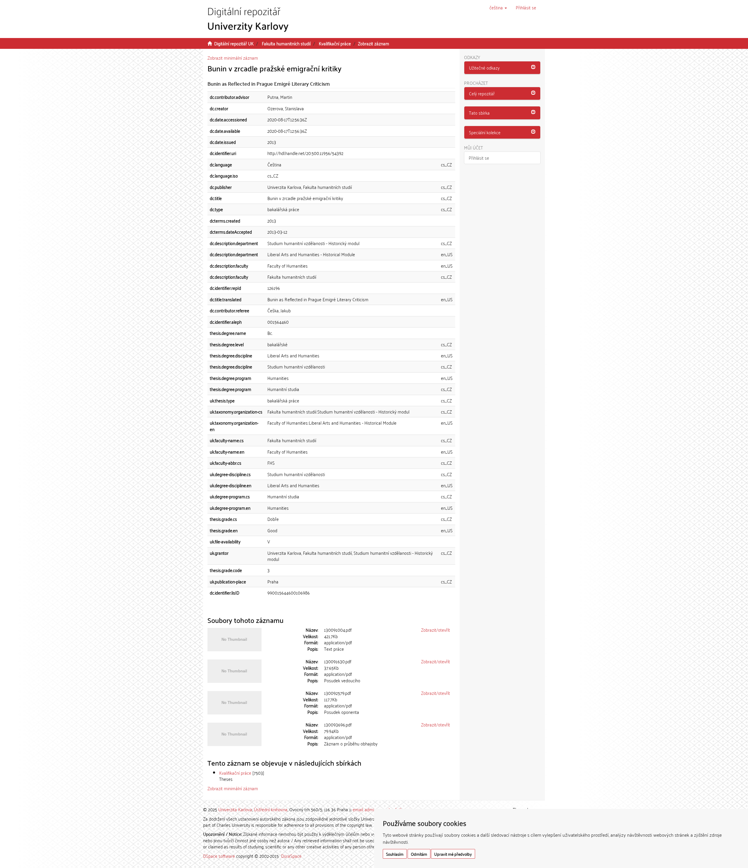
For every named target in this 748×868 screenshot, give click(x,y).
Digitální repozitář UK (234, 43)
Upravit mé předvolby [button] (453, 853)
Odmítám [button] (419, 853)
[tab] (502, 67)
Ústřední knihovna (271, 809)
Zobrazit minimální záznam (232, 58)
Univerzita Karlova (235, 809)
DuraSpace (291, 856)
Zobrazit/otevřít (435, 630)
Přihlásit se (479, 158)
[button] (498, 7)
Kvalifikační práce (335, 43)
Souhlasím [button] (395, 853)
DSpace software (219, 856)
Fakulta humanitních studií (286, 43)
